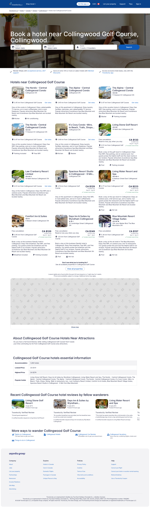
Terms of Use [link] (81, 471)
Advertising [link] (12, 489)
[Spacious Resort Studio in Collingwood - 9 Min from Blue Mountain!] (75, 190)
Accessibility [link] (81, 478)
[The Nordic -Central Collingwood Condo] (31, 144)
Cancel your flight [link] (116, 468)
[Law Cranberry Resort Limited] (31, 190)
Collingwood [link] (43, 10)
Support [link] (113, 464)
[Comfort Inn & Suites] (31, 236)
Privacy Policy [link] (81, 464)
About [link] (11, 464)
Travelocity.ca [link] (13, 10)
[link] (27, 436)
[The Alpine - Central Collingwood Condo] (75, 103)
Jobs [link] (10, 468)
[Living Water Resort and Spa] (118, 190)
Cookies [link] (79, 468)
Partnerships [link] (13, 475)
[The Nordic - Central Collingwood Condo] (31, 103)
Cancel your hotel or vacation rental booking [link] (124, 471)
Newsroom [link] (12, 478)
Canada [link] (28, 10)
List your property (109, 4)
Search (129, 47)
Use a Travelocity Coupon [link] (119, 478)
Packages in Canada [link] (49, 475)
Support (122, 4)
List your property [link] (14, 471)
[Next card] (137, 411)
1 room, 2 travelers (87, 48)
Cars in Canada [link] (48, 468)
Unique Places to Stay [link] (50, 478)
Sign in (138, 4)
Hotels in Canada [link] (48, 464)
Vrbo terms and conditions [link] (85, 475)
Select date (20, 48)
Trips (131, 4)
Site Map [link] (12, 485)
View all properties (75, 269)
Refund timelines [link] (116, 475)
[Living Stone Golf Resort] (118, 144)
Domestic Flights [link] (48, 471)
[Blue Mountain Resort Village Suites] (118, 236)
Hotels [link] (22, 10)
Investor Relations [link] (14, 482)
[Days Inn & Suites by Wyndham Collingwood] (75, 236)
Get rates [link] (48, 102)
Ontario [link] (35, 10)
